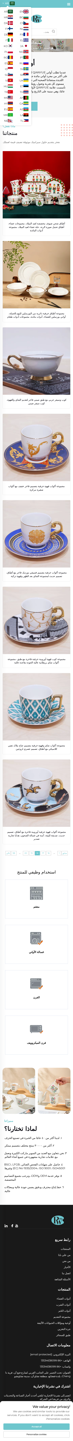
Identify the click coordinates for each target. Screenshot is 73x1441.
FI (6, 28)
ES (6, 63)
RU (21, 63)
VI (6, 80)
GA (21, 103)
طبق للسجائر (63, 1335)
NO (21, 51)
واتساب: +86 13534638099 (55, 1366)
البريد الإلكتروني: (50, 1354)
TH (21, 92)
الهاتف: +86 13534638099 (55, 1360)
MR (6, 115)
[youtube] (16, 1226)
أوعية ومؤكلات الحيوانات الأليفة (53, 1323)
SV (21, 69)
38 (14, 853)
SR (21, 74)
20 (25, 853)
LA (21, 115)
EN (21, 11)
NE (6, 120)
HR (6, 17)
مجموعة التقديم (61, 1316)
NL (21, 28)
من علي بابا (64, 1255)
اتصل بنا (66, 1273)
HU (6, 86)
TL (21, 120)
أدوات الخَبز (64, 1310)
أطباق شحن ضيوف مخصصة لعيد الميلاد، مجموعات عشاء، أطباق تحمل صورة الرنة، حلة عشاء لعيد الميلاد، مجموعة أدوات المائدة (36, 227)
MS (6, 97)
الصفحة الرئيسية (41, 48)
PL (6, 51)
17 (43, 853)
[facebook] (12, 1226)
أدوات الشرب (63, 1304)
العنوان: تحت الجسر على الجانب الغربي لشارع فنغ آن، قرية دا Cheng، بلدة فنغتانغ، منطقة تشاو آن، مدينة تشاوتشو (37, 1374)
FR (21, 34)
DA (6, 23)
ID (6, 69)
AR (6, 11)
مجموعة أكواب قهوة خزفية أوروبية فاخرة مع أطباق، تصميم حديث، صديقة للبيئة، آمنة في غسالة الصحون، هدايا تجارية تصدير (36, 835)
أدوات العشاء (63, 1298)
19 (32, 853)
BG (21, 17)
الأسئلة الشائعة (62, 1279)
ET (21, 86)
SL (6, 74)
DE (6, 34)
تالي (8, 853)
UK (21, 80)
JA (21, 46)
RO (6, 57)
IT (6, 40)
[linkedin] (6, 1226)
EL (21, 40)
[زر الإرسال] (53, 32)
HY (6, 103)
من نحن (66, 1261)
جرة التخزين (64, 1329)
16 (49, 853)
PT (21, 57)
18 (37, 853)
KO (6, 46)
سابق (64, 853)
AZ (21, 109)
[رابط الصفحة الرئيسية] (36, 18)
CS (21, 23)
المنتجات (65, 1248)
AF (21, 97)
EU (6, 109)
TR (6, 92)
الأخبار (67, 1267)
